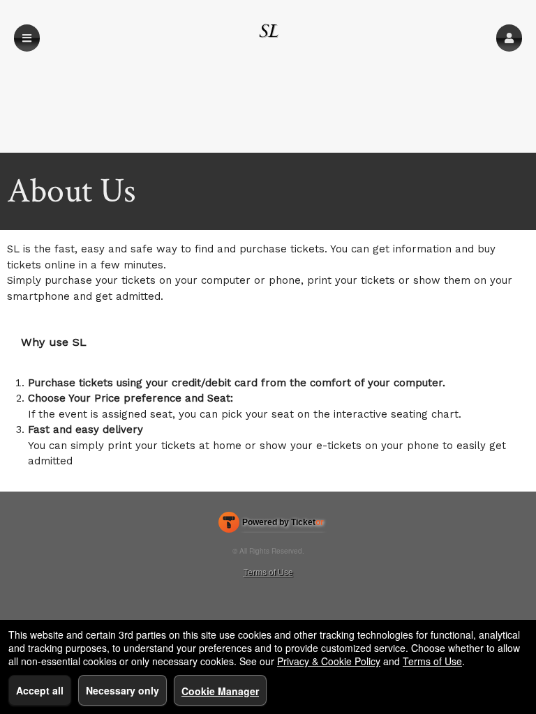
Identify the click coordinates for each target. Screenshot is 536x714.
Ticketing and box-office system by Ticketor (271, 525)
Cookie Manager (220, 691)
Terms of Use (268, 571)
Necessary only (122, 690)
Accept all (40, 690)
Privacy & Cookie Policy (328, 661)
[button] (509, 38)
